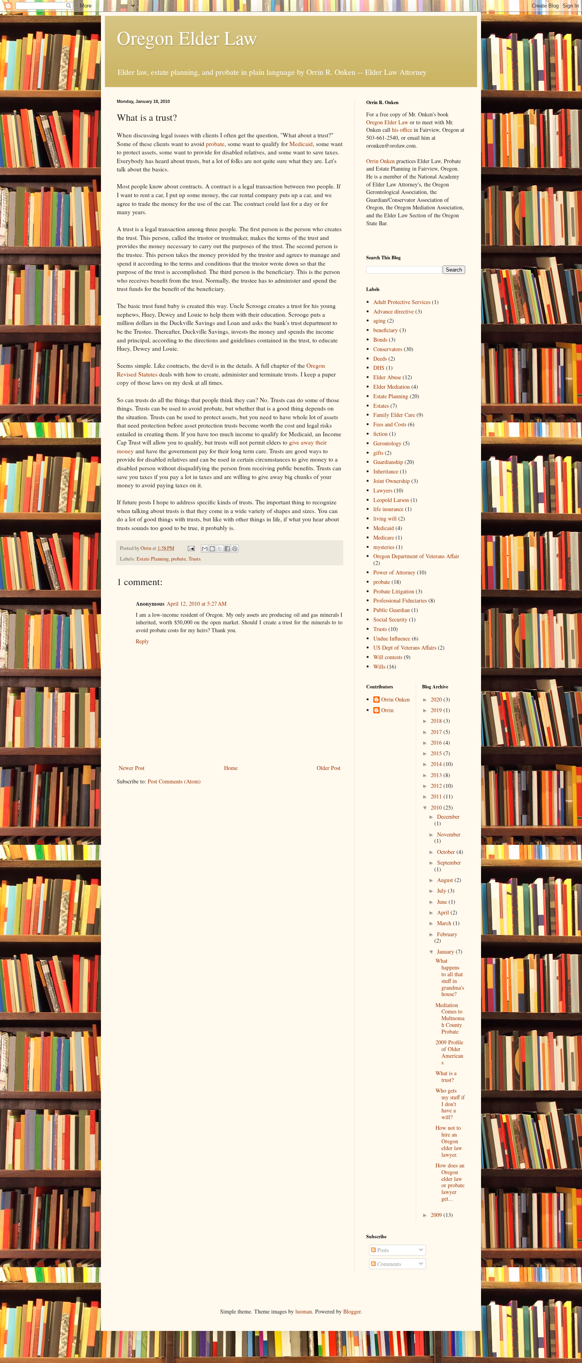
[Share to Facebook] (227, 549)
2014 (437, 764)
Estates (381, 405)
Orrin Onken (380, 161)
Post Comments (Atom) (174, 781)
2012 (437, 785)
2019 (437, 710)
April (444, 912)
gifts (378, 452)
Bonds (380, 339)
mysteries (383, 547)
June (443, 901)
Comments (388, 1264)
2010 (437, 807)
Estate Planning (153, 558)
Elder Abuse (387, 377)
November (448, 834)
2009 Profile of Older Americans (449, 1052)
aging (379, 320)
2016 (437, 742)
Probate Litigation (393, 591)
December (448, 816)
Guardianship (388, 462)
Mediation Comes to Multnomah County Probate (450, 1018)
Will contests (387, 657)
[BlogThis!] (212, 549)
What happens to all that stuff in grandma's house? (450, 977)
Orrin (387, 710)
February (447, 934)
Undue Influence (391, 638)
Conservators (387, 349)
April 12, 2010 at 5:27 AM (196, 603)
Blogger (352, 1311)
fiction (380, 433)
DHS (378, 367)
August (446, 880)
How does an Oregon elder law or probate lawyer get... (450, 1181)
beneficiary (385, 330)
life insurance (388, 509)
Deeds (380, 358)
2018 (437, 720)
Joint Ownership (391, 481)
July (442, 890)
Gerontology (387, 443)
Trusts (194, 558)
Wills (379, 666)
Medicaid (301, 144)
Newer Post (132, 768)
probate (215, 144)
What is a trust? (446, 1076)
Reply (142, 641)
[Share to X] (220, 549)
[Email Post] (190, 548)
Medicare (383, 537)
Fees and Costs (389, 424)
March (445, 923)
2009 (437, 1215)
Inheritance (385, 471)
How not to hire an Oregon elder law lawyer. (449, 1141)
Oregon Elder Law (187, 37)
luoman (303, 1311)
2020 (437, 699)
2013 (437, 775)
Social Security (390, 619)
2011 (437, 796)
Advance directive (393, 311)
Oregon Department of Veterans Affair (416, 556)
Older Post (328, 768)
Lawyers (382, 490)
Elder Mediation (391, 386)
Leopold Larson (391, 500)
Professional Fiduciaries (400, 600)
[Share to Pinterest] (235, 549)
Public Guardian (391, 610)
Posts (382, 1250)
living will (385, 518)
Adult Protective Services (401, 302)
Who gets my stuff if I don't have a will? (450, 1104)
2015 (437, 753)
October (446, 851)
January (446, 951)
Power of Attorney (394, 572)
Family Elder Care (394, 414)
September (449, 862)
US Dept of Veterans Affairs (404, 647)
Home (231, 768)
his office (402, 129)
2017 (437, 732)
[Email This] (205, 549)
